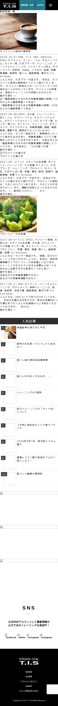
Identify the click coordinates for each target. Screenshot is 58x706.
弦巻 (46, 69)
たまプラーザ (27, 63)
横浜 (34, 171)
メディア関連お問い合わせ (29, 691)
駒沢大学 (44, 290)
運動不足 (12, 130)
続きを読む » (8, 95)
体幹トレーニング (40, 287)
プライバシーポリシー (29, 681)
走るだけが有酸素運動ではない (18, 278)
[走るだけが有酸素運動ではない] (19, 275)
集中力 (45, 73)
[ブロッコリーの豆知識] (18, 230)
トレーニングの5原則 (29, 392)
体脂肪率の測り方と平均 (31, 327)
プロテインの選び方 (11, 156)
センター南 (11, 63)
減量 (34, 249)
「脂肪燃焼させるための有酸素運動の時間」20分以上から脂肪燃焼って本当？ (29, 107)
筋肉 (41, 171)
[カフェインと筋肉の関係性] (18, 48)
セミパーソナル (23, 117)
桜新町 (13, 73)
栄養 (27, 171)
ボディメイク (20, 287)
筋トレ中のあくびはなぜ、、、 (35, 376)
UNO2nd (46, 57)
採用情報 (29, 672)
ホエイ (48, 168)
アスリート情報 (44, 239)
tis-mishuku (41, 130)
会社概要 (29, 676)
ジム (37, 60)
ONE (21, 57)
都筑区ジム (25, 130)
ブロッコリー (7, 249)
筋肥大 (49, 171)
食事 (12, 174)
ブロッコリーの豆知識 (13, 233)
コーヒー (28, 60)
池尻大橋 (19, 290)
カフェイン (14, 60)
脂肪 (47, 127)
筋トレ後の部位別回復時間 (32, 359)
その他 (31, 114)
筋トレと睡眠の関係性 (30, 473)
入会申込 (40, 5)
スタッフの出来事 (36, 161)
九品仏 (26, 69)
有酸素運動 (36, 127)
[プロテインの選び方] (13, 152)
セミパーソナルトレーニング (21, 120)
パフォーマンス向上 (39, 66)
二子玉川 (37, 69)
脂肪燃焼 (34, 73)
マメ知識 (29, 165)
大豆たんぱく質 (14, 171)
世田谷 (16, 69)
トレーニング (44, 63)
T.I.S (28, 57)
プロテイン (36, 168)
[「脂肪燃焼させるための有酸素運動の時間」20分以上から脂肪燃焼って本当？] (29, 102)
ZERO (3, 60)
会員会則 (29, 686)
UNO (36, 57)
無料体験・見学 (27, 5)
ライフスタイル (19, 127)
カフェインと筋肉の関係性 (15, 51)
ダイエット (23, 123)
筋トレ (23, 73)
